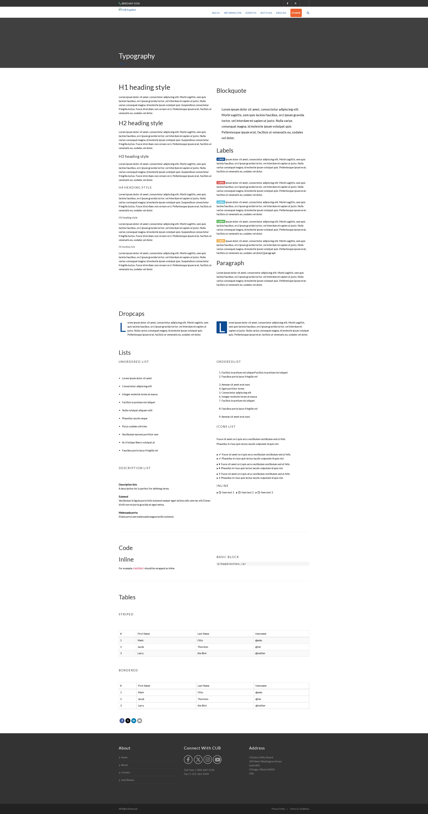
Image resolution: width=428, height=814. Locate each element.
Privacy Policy (278, 808)
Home (124, 757)
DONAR (296, 13)
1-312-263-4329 (199, 773)
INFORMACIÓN (232, 13)
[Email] (139, 720)
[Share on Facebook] (122, 720)
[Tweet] (127, 720)
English (281, 13)
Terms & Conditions (299, 808)
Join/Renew (127, 779)
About (124, 764)
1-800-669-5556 (204, 769)
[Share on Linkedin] (133, 720)
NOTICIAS (266, 13)
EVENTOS (251, 13)
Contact (125, 772)
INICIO (216, 13)
